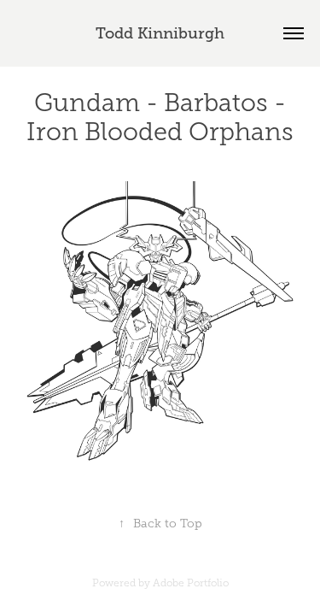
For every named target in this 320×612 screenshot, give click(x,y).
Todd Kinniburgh (160, 33)
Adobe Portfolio (191, 583)
